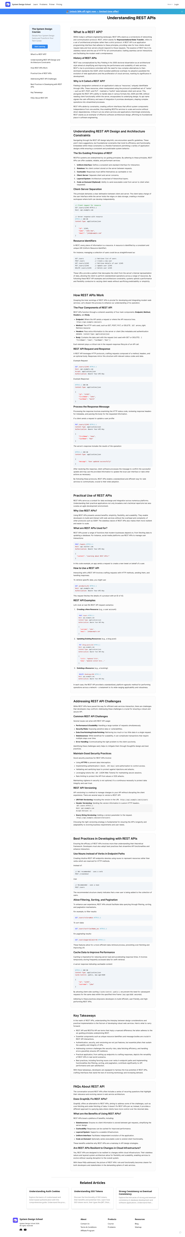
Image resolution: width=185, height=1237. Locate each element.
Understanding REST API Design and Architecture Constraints (45, 61)
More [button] (169, 4)
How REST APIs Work (39, 68)
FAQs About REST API (39, 98)
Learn (35, 4)
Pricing (59, 4)
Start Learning (40, 46)
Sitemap (138, 1227)
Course (111, 1224)
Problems (43, 4)
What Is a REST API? (38, 54)
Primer (52, 4)
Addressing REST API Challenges (44, 79)
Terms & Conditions (89, 1227)
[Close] (182, 12)
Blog (137, 1224)
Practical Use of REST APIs (41, 73)
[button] (176, 4)
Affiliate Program (87, 1230)
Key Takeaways (37, 92)
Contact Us (85, 1224)
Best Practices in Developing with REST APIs (46, 85)
